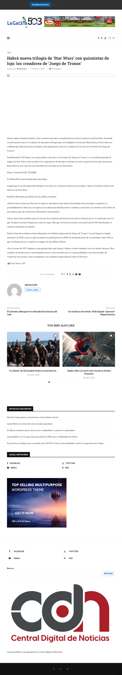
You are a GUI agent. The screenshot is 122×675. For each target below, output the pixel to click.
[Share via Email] (80, 274)
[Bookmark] (113, 38)
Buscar (10, 568)
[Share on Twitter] (70, 274)
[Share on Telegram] (76, 274)
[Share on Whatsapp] (73, 274)
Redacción (21, 68)
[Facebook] (98, 38)
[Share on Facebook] (67, 274)
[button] (53, 4)
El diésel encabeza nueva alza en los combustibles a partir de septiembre (41, 430)
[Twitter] (102, 38)
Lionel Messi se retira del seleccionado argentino (30, 423)
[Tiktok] (105, 38)
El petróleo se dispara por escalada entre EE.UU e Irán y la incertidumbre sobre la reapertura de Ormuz (55, 443)
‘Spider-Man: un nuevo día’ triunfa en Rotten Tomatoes (89, 372)
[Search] (109, 38)
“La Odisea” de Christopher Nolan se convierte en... (33, 370)
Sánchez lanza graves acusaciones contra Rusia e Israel (32, 417)
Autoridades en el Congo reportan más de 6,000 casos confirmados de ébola (42, 436)
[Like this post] (64, 274)
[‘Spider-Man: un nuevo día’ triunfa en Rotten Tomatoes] (88, 349)
